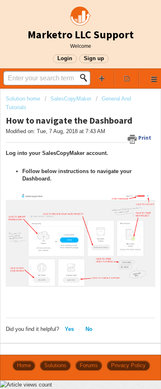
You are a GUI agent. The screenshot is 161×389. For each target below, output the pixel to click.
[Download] (65, 187)
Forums (89, 365)
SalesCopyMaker (70, 99)
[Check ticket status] (127, 77)
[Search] (86, 78)
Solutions (55, 365)
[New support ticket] (101, 77)
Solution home (24, 99)
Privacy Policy (128, 365)
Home (24, 365)
